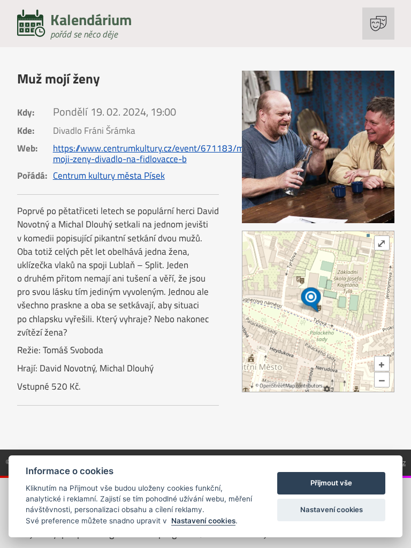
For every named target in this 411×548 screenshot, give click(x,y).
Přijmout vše (331, 482)
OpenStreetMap (277, 386)
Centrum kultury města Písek (109, 175)
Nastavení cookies (203, 520)
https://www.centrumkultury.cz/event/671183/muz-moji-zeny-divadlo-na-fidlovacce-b (154, 153)
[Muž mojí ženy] (318, 147)
